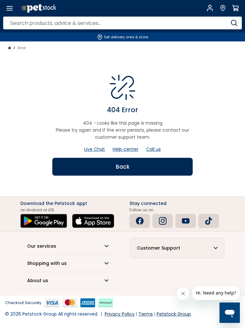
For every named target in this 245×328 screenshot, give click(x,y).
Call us (153, 149)
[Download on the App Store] (93, 221)
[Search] (233, 23)
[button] (68, 246)
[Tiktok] (208, 221)
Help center (125, 149)
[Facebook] (140, 221)
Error (22, 47)
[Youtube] (185, 221)
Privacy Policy (120, 314)
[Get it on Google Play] (43, 221)
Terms (145, 314)
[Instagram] (162, 221)
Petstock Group (174, 314)
